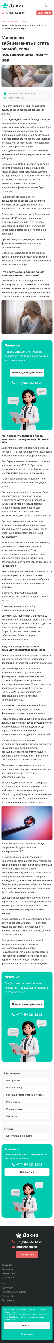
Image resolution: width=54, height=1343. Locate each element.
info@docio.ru (26, 1246)
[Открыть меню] (50, 6)
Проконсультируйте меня (27, 372)
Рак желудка (13, 1102)
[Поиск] (45, 5)
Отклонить (27, 1334)
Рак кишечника (14, 1109)
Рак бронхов (13, 1080)
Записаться (44, 13)
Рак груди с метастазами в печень (25, 1095)
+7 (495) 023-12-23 (15, 13)
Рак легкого (12, 1116)
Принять (27, 1325)
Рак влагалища (14, 1087)
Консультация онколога (19, 1136)
